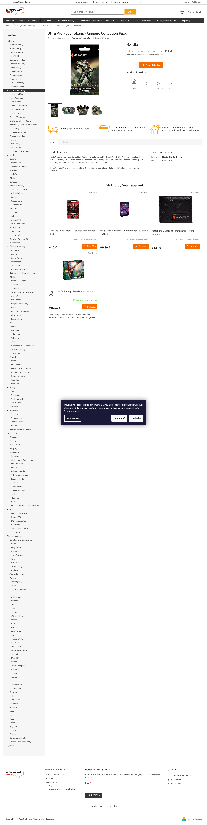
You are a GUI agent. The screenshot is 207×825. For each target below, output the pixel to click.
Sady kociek (16, 402)
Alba (12, 322)
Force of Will (15, 235)
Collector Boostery (19, 105)
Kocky (12, 387)
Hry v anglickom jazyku (19, 528)
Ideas (13, 635)
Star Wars (15, 551)
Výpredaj (11, 745)
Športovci (14, 692)
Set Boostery (16, 101)
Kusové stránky (18, 349)
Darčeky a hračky (17, 86)
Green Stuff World (19, 490)
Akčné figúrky (16, 581)
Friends (14, 677)
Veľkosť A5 (15, 338)
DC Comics (15, 562)
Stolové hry (12, 433)
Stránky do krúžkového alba (23, 345)
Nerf (12, 715)
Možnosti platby (121, 2)
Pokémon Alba (16, 71)
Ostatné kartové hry (15, 185)
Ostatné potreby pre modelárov (25, 505)
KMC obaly (15, 307)
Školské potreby (17, 82)
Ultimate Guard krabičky (21, 368)
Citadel (15, 482)
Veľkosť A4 (15, 334)
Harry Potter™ (16, 631)
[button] (73, 246)
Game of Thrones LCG (19, 239)
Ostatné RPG (16, 517)
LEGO (12, 593)
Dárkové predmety (18, 738)
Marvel (13, 543)
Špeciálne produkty (18, 60)
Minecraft (14, 711)
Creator (14, 612)
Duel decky (14, 128)
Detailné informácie (135, 72)
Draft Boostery (17, 98)
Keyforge (14, 216)
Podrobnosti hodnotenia (82, 38)
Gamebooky (16, 699)
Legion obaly (16, 319)
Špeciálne (15, 330)
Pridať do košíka (153, 65)
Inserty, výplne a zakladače (21, 429)
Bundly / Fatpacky (17, 117)
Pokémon (11, 41)
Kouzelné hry (176, 779)
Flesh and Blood (16, 193)
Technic (14, 673)
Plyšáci (13, 734)
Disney (13, 559)
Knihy (12, 696)
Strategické (15, 441)
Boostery (14, 159)
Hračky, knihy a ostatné (17, 574)
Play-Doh (13, 726)
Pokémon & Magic (18, 280)
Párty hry (13, 448)
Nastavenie (73, 418)
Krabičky (13, 170)
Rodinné (13, 437)
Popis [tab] (52, 142)
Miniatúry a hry (17, 463)
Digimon (13, 212)
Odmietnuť (119, 418)
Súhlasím (136, 418)
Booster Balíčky (16, 44)
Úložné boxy (16, 383)
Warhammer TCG (17, 243)
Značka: (102, 38)
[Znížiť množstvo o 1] (137, 66)
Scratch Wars (15, 227)
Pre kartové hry (17, 414)
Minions (14, 661)
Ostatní (14, 467)
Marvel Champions (17, 223)
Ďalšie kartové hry (17, 246)
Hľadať (130, 12)
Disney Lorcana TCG (18, 189)
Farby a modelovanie (19, 475)
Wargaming (14, 452)
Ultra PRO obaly (17, 315)
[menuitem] (10, 20)
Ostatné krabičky (18, 376)
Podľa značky (16, 300)
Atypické (14, 296)
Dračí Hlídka (15, 524)
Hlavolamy (14, 730)
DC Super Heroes (18, 616)
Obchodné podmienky (81, 2)
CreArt (12, 722)
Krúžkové (15, 341)
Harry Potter (16, 547)
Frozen (14, 680)
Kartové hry (15, 444)
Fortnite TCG (15, 220)
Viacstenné (15, 395)
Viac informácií (71, 411)
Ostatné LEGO (16, 688)
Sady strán (16, 353)
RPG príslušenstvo (18, 521)
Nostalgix (14, 254)
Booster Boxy (15, 48)
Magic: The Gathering (16, 90)
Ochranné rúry (17, 421)
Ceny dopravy (102, 2)
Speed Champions (18, 665)
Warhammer (16, 456)
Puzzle (13, 719)
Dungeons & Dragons (19, 513)
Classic (14, 608)
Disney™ (14, 619)
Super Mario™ (16, 646)
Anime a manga (17, 566)
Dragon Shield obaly (19, 303)
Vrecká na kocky (17, 399)
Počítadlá (14, 406)
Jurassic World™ (17, 639)
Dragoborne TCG (17, 231)
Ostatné (13, 182)
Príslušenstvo (15, 79)
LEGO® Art (15, 642)
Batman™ (14, 600)
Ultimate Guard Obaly (20, 311)
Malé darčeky (15, 67)
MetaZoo (13, 208)
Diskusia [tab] (64, 142)
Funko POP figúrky (18, 589)
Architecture (16, 597)
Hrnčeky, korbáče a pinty (20, 741)
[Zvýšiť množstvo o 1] (137, 63)
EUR (185, 2)
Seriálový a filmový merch (21, 540)
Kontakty (48, 785)
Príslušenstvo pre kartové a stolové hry (24, 273)
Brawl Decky (15, 143)
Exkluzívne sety (17, 684)
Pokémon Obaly (16, 75)
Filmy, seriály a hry (15, 536)
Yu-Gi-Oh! (11, 155)
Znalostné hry (15, 532)
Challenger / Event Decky (20, 121)
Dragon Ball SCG (17, 250)
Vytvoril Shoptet (195, 819)
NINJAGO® (15, 658)
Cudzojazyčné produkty (20, 151)
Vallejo (14, 494)
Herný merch (15, 570)
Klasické (14, 391)
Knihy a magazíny (18, 471)
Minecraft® (15, 654)
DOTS (13, 623)
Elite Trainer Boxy (17, 52)
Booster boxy (16, 201)
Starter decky (16, 204)
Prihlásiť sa (93, 795)
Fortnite (13, 707)
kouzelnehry (176, 783)
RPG (11, 509)
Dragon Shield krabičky (20, 372)
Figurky (13, 140)
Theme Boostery (18, 109)
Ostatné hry (16, 288)
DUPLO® (14, 627)
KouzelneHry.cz (96, 806)
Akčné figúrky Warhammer (22, 460)
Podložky (14, 174)
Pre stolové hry (17, 418)
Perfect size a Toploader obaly (24, 292)
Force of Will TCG (18, 265)
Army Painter (17, 486)
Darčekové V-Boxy (17, 63)
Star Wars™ (15, 669)
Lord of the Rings (18, 555)
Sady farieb (17, 498)
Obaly (12, 178)
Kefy (13, 501)
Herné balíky (15, 56)
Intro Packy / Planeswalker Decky (24, 124)
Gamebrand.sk (111, 806)
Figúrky (13, 578)
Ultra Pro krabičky (18, 364)
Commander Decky (18, 132)
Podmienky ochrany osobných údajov (60, 789)
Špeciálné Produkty (18, 166)
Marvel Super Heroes (19, 650)
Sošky (13, 585)
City (12, 604)
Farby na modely (18, 479)
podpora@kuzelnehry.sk (181, 775)
